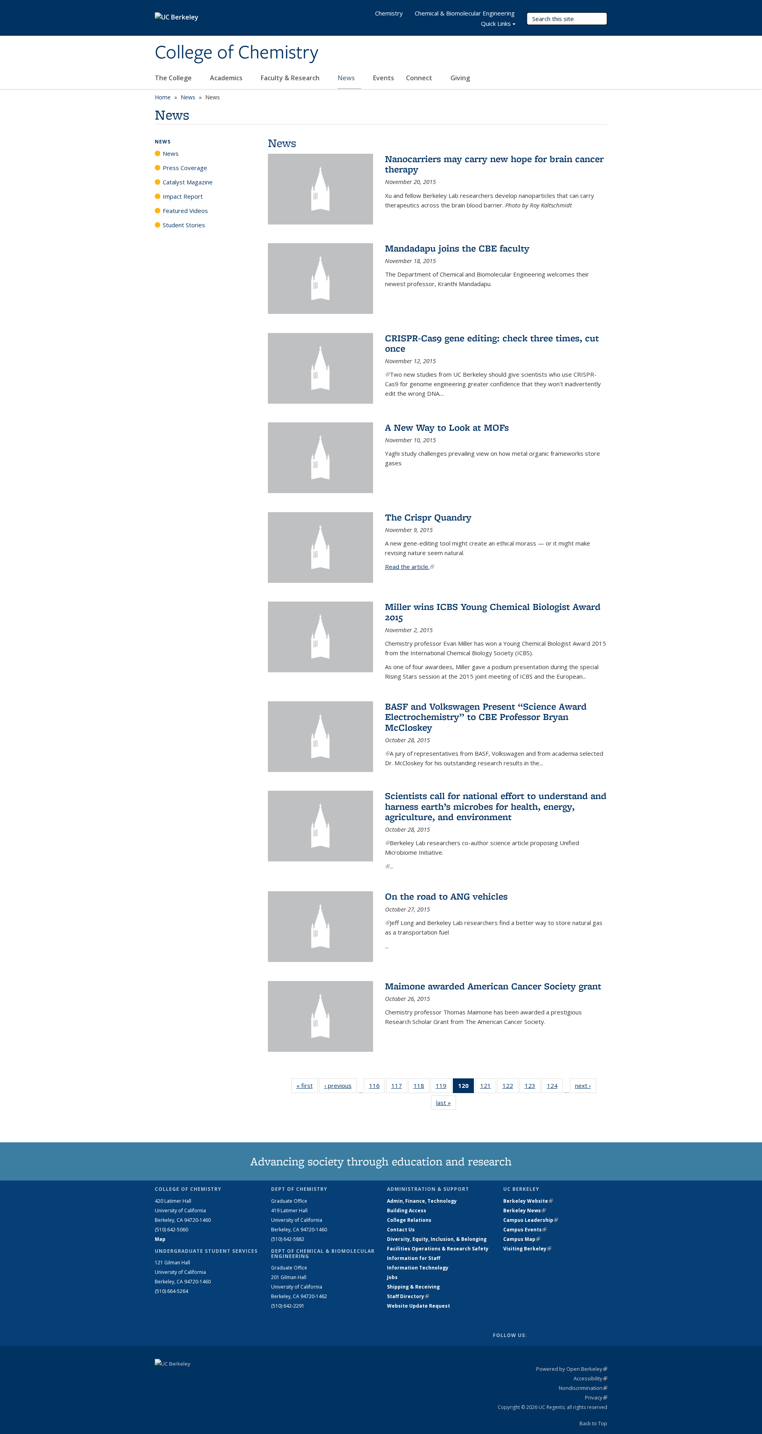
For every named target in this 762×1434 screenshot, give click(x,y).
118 (421, 1087)
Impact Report (183, 196)
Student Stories (184, 225)
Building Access (406, 1210)
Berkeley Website (528, 1201)
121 (488, 1087)
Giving (460, 78)
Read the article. (409, 567)
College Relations (409, 1220)
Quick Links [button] (496, 23)
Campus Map (521, 1239)
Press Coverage (185, 168)
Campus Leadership (530, 1220)
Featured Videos (185, 211)
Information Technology (417, 1267)
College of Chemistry (236, 53)
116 (377, 1087)
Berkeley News (524, 1210)
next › (585, 1086)
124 (555, 1087)
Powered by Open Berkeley (571, 1368)
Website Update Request (418, 1305)
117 (399, 1087)
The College (174, 78)
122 (510, 1087)
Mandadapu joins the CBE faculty (457, 248)
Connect (420, 78)
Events (383, 78)
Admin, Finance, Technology (422, 1201)
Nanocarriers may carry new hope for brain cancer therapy (494, 164)
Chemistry (389, 13)
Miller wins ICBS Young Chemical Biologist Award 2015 (492, 611)
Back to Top (593, 1423)
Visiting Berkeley (527, 1248)
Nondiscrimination (583, 1387)
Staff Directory (408, 1296)
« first (307, 1086)
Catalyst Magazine (188, 182)
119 (444, 1087)
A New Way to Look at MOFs (447, 427)
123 (533, 1087)
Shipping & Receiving (413, 1286)
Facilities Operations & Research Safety (438, 1248)
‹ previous (340, 1086)
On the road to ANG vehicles (446, 896)
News (347, 78)
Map (160, 1239)
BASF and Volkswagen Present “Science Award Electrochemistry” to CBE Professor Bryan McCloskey (486, 716)
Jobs (392, 1277)
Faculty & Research (291, 78)
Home (163, 97)
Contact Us (401, 1229)
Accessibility (590, 1378)
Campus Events (524, 1229)
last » (446, 1103)
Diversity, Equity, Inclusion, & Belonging (437, 1239)
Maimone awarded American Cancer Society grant (493, 986)
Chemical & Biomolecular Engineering (465, 13)
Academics (227, 78)
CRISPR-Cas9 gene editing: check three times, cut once (492, 343)
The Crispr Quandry (428, 517)
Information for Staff (413, 1258)
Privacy (596, 1397)
